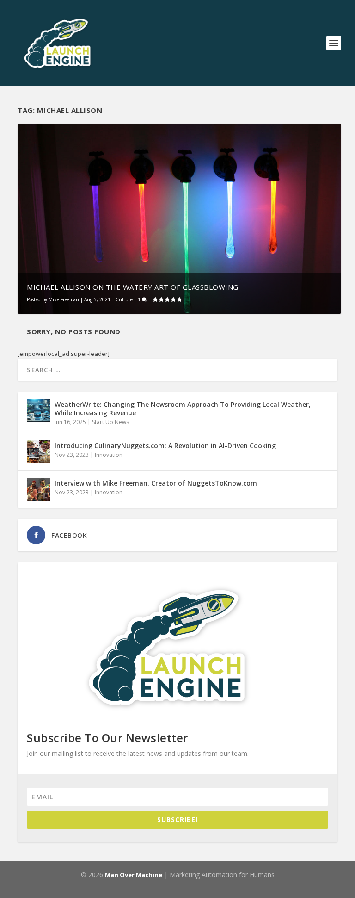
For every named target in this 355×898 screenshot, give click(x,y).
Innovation (108, 455)
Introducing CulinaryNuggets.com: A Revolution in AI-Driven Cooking (165, 445)
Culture (124, 299)
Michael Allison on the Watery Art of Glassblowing (133, 287)
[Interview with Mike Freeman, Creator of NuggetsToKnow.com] (38, 489)
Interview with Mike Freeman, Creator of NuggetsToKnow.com (156, 483)
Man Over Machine (133, 875)
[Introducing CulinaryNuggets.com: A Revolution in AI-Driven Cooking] (38, 451)
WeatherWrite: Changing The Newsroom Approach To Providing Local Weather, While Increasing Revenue (183, 408)
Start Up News (110, 422)
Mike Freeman (64, 299)
